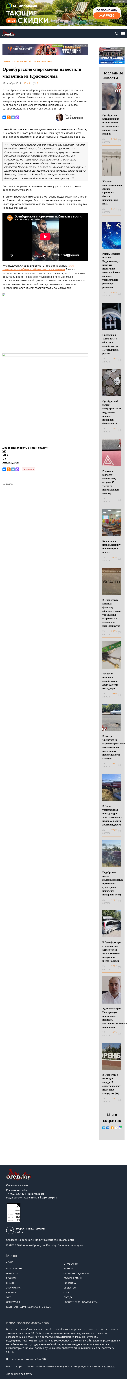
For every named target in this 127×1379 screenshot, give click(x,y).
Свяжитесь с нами (17, 1185)
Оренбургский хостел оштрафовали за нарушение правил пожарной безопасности (111, 412)
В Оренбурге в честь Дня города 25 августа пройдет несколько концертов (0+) (111, 1084)
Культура (11, 1292)
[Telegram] (13, 117)
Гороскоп (12, 1273)
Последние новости (112, 75)
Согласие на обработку (20, 1240)
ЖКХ (8, 1297)
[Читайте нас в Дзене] (116, 1127)
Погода (68, 1297)
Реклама (11, 1278)
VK (4, 451)
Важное (68, 1268)
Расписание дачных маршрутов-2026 (28, 1306)
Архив (9, 1262)
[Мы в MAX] (120, 1127)
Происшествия (73, 1278)
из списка (109, 1366)
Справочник (71, 1263)
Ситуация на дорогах (76, 1273)
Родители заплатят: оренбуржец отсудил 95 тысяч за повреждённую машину (110, 482)
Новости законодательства (81, 1302)
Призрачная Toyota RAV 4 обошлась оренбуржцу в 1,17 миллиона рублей (110, 344)
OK (4, 459)
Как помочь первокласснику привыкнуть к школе (111, 546)
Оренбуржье (13, 1302)
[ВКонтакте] (4, 117)
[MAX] (17, 117)
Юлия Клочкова (74, 117)
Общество (70, 1287)
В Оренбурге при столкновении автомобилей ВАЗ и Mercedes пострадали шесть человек (111, 951)
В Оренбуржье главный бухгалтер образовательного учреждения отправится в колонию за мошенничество (112, 612)
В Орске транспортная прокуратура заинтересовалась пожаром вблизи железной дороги (112, 815)
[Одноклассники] (9, 117)
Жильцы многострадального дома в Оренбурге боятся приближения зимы (113, 192)
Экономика (13, 1287)
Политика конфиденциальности (54, 1240)
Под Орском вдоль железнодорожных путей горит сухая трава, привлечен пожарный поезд (112, 883)
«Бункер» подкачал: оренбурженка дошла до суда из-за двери (110, 681)
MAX (5, 455)
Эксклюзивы (14, 1268)
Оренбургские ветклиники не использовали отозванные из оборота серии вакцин (110, 124)
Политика (70, 1282)
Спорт (67, 1292)
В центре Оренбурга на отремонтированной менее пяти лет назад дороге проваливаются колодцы (113, 747)
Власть (10, 1282)
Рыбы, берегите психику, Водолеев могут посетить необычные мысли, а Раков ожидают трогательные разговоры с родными (111, 270)
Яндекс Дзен (10, 462)
